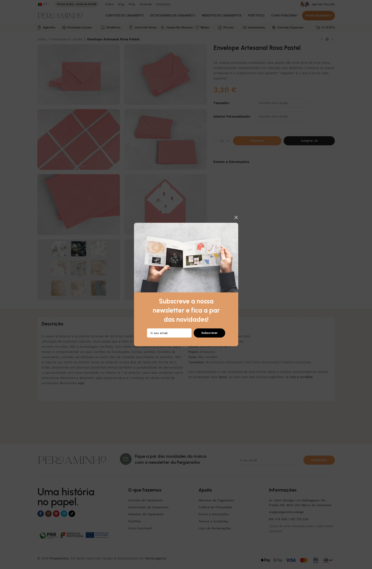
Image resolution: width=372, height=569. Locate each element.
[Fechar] (236, 217)
